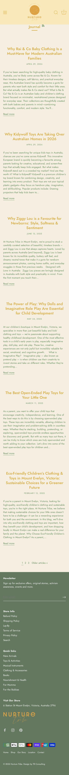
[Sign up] (64, 597)
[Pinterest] (20, 730)
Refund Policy (10, 616)
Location (31, 752)
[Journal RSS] (43, 25)
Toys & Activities (11, 661)
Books (6, 675)
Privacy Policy (10, 635)
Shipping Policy (11, 621)
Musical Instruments (13, 665)
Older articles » (40, 563)
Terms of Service (11, 630)
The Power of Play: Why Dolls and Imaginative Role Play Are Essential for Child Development (34, 308)
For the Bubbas (11, 689)
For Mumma (9, 685)
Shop (13, 752)
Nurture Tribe (16, 764)
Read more (8, 114)
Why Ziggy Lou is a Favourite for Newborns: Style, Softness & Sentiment (34, 223)
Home (6, 752)
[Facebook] (4, 730)
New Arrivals (9, 656)
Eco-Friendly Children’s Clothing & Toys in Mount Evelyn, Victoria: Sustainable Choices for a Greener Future (34, 480)
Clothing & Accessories (15, 670)
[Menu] (5, 12)
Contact (41, 752)
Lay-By (6, 625)
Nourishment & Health (14, 680)
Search (6, 640)
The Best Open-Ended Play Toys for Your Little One (34, 395)
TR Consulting (39, 764)
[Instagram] (12, 730)
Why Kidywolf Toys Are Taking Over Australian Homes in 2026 (35, 137)
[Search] (55, 12)
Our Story (21, 752)
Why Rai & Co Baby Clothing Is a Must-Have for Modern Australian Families (34, 53)
